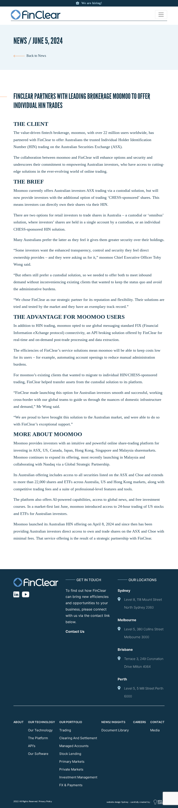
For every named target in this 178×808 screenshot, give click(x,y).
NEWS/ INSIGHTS (113, 722)
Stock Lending (70, 754)
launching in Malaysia (120, 457)
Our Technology (40, 730)
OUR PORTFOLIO (70, 722)
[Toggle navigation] (161, 14)
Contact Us (75, 631)
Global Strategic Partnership (87, 464)
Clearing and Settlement (78, 738)
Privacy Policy (45, 801)
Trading (65, 730)
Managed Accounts (74, 746)
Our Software (38, 754)
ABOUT (18, 722)
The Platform (38, 738)
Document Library (115, 730)
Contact (157, 722)
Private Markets (71, 769)
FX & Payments (70, 785)
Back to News (35, 55)
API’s (31, 746)
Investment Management (78, 777)
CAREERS (139, 722)
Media (155, 730)
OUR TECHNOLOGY (41, 722)
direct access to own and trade (86, 531)
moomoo (78, 132)
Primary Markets (71, 761)
